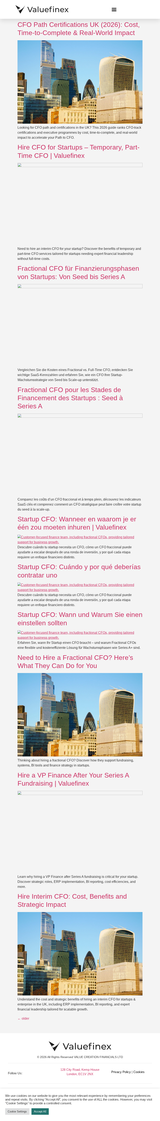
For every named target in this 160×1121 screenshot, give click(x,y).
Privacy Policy (121, 1072)
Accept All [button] (40, 1111)
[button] (114, 9)
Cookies (139, 1072)
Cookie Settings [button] (17, 1111)
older (23, 1018)
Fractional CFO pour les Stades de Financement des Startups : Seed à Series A (70, 398)
